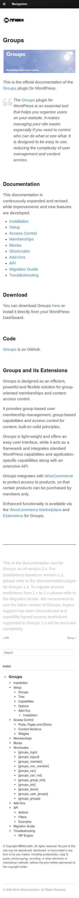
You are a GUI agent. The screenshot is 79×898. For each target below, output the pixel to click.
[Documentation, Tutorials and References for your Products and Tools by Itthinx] (14, 21)
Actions (23, 812)
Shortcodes (19, 251)
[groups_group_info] (31, 780)
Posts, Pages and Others (35, 724)
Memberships (21, 239)
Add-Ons (17, 257)
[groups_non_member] (33, 766)
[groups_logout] (28, 757)
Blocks (15, 245)
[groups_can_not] (30, 775)
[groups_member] (30, 761)
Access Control (23, 233)
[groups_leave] (28, 789)
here (56, 305)
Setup (14, 227)
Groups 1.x (19, 587)
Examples (24, 821)
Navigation (19, 4)
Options (23, 706)
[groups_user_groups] (33, 794)
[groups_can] (27, 770)
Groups (9, 88)
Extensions (13, 515)
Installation (19, 221)
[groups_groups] (29, 798)
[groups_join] (27, 784)
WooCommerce (59, 476)
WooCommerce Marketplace (36, 510)
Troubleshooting (24, 275)
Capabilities (26, 701)
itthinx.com (25, 846)
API (12, 263)
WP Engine (25, 835)
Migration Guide (23, 269)
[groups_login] (27, 752)
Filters (22, 817)
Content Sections (29, 729)
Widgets (23, 733)
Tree (21, 696)
